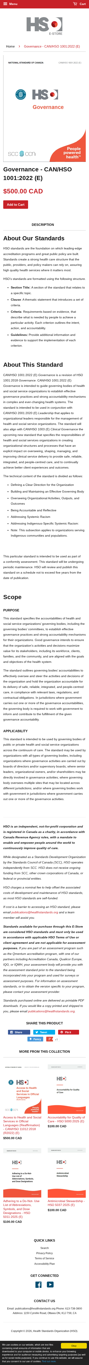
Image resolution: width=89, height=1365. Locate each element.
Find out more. (49, 1361)
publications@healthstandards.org (34, 912)
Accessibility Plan (44, 1263)
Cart (82, 4)
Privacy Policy (44, 1253)
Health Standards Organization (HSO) (55, 1331)
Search (44, 1248)
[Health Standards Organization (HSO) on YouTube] (50, 1286)
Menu (12, 4)
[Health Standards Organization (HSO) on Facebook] (38, 1286)
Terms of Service (44, 1258)
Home (10, 46)
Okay (73, 1345)
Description (43, 224)
